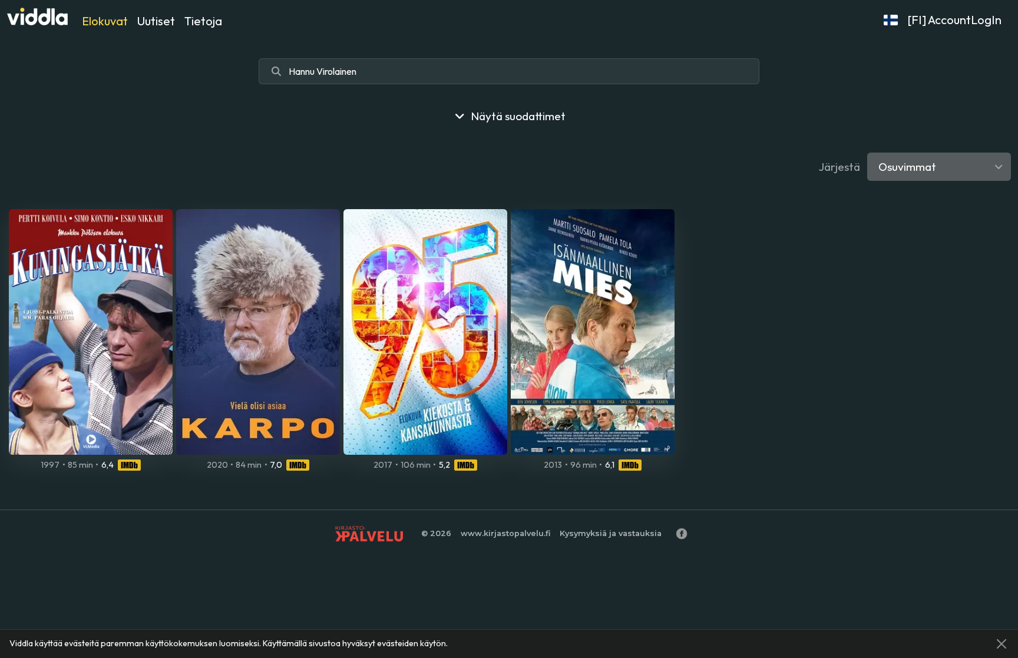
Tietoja (203, 21)
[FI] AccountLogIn (954, 19)
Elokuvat (105, 21)
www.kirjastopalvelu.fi (505, 533)
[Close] (1001, 644)
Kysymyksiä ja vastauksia (611, 533)
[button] (891, 20)
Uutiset (156, 21)
